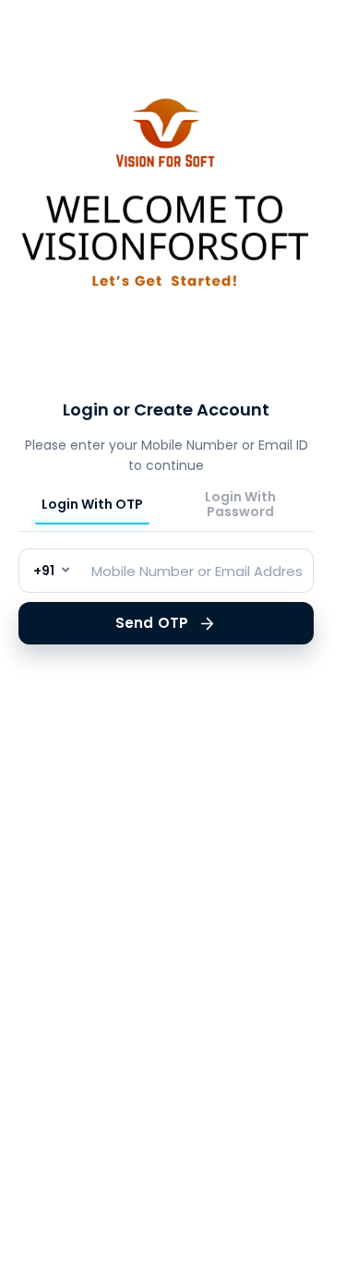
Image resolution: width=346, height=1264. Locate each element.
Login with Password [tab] (240, 505)
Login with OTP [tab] (92, 505)
